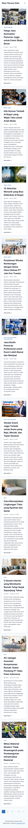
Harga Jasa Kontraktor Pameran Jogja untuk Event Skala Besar (13, 37)
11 (18, 811)
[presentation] (14, 17)
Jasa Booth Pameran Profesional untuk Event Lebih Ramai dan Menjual (13, 349)
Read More (8, 83)
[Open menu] (24, 3)
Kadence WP (21, 823)
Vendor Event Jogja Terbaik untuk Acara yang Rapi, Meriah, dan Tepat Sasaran (13, 429)
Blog (5, 337)
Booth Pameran (11, 337)
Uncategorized (8, 27)
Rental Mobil (7, 107)
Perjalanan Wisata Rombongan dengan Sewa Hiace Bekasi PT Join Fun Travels (13, 267)
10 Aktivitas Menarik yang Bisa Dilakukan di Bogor (14, 191)
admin (6, 47)
